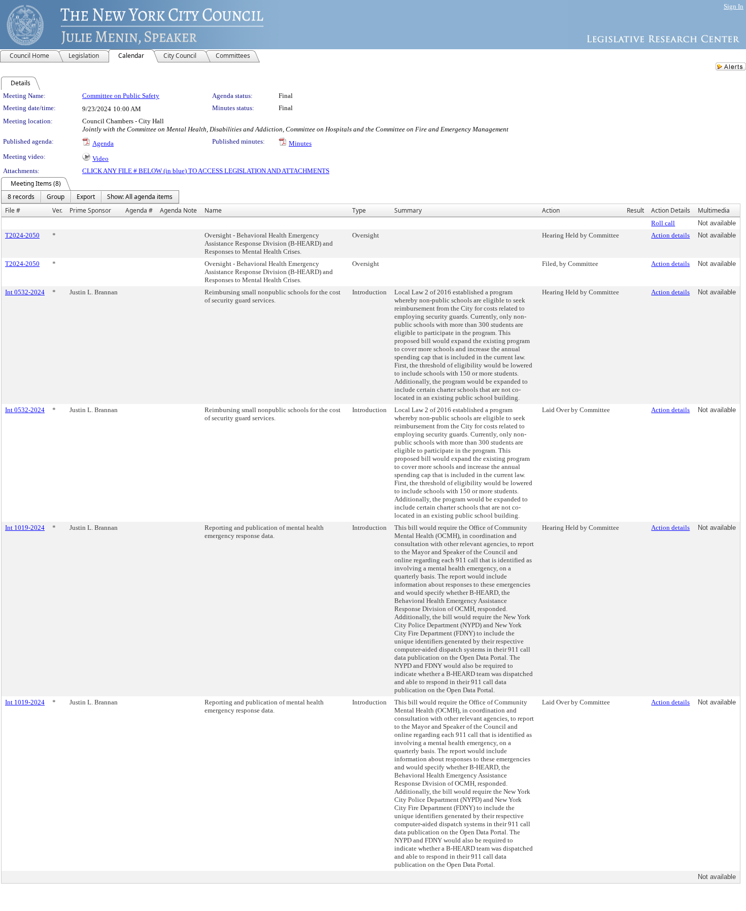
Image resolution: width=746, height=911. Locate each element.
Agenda (103, 143)
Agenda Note (178, 210)
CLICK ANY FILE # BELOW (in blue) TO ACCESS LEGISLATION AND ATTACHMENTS (205, 171)
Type (359, 210)
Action (551, 210)
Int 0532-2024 (25, 292)
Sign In (733, 6)
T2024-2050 (22, 235)
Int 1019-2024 (25, 527)
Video (100, 158)
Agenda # (139, 210)
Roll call (663, 223)
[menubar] (90, 197)
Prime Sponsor (90, 210)
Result (635, 210)
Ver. (57, 210)
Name (213, 210)
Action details (670, 235)
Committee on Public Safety (120, 95)
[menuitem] (21, 197)
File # (12, 210)
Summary (408, 210)
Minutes (300, 143)
